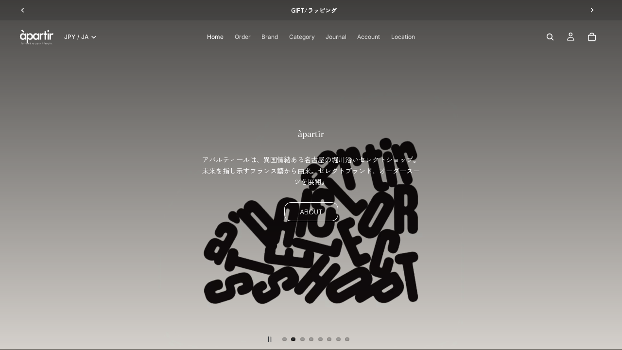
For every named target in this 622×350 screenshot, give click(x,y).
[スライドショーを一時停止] (270, 339)
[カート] (592, 37)
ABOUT (311, 211)
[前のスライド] (15, 175)
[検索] (550, 37)
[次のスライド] (606, 175)
